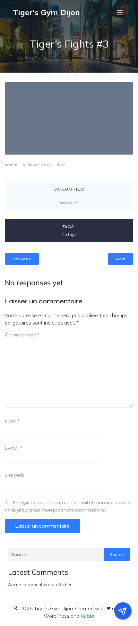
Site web (14, 475)
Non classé (68, 203)
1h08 (60, 165)
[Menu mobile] (119, 12)
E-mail (14, 448)
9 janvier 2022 (37, 165)
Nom (12, 421)
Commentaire (22, 335)
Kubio (87, 616)
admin (11, 165)
